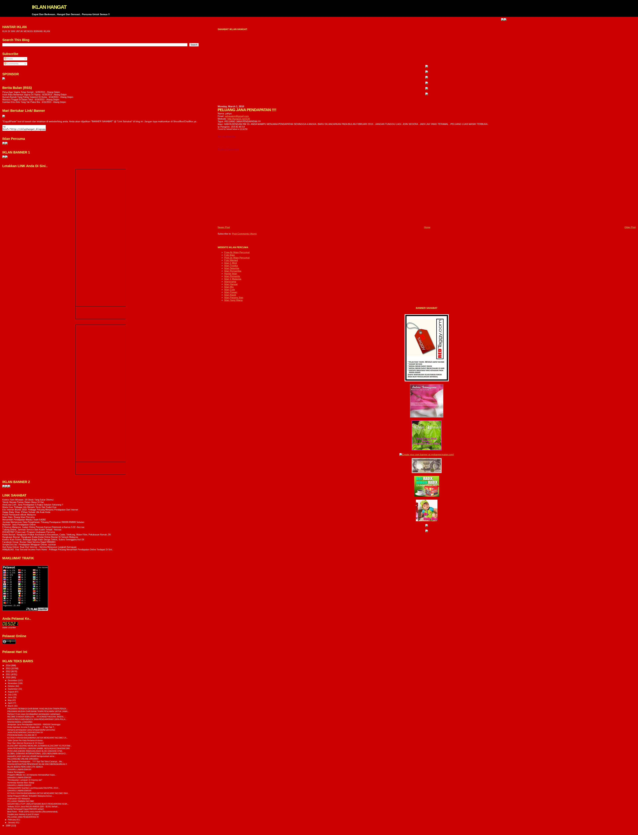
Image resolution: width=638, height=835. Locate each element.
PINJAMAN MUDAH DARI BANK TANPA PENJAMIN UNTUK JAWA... (38, 711)
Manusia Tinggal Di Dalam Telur (17, 99)
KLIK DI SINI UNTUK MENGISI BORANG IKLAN (26, 31)
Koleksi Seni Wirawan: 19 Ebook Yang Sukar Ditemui (27, 499)
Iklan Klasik (230, 295)
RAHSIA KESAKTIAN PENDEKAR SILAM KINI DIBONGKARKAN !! (37, 764)
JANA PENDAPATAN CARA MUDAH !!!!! (25, 732)
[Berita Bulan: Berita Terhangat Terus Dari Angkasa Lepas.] (3, 79)
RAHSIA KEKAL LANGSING (19, 722)
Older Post (630, 227)
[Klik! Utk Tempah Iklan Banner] (468, 20)
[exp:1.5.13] (3, 157)
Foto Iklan (229, 255)
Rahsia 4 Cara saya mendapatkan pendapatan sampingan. (34, 714)
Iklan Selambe (231, 268)
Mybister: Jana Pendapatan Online (19, 524)
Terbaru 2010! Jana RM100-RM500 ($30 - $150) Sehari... (33, 806)
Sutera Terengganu (16, 772)
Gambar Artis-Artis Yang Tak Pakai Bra (21, 102)
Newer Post (224, 227)
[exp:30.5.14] (426, 66)
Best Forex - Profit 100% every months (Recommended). (32, 812)
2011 (8, 674)
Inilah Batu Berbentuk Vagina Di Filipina (21, 94)
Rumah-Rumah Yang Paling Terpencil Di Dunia (24, 97)
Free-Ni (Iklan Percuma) (237, 252)
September (13, 689)
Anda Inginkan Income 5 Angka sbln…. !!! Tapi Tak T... (31, 727)
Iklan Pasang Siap (233, 297)
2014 (8, 665)
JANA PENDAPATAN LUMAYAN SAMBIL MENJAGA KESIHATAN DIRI (38, 748)
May (10, 700)
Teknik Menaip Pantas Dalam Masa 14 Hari (23, 502)
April (10, 703)
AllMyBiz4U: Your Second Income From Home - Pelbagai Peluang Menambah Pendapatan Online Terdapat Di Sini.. (57, 549)
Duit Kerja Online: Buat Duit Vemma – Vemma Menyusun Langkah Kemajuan (39, 547)
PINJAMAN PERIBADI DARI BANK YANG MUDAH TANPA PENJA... (37, 709)
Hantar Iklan (230, 273)
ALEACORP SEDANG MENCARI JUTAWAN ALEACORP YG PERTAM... (39, 746)
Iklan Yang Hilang (233, 300)
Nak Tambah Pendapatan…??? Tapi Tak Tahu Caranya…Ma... (35, 761)
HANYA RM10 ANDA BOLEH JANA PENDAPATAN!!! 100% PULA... (37, 719)
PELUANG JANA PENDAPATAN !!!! (23, 817)
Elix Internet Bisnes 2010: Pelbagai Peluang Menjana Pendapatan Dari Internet (40, 509)
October (11, 686)
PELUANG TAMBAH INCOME (20, 801)
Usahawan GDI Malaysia (18, 798)
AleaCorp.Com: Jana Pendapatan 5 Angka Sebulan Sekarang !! (32, 504)
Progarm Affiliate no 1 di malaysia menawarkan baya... (31, 775)
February (12, 820)
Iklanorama (230, 281)
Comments (12, 63)
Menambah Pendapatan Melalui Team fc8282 (24, 519)
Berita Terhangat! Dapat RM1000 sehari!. (25, 809)
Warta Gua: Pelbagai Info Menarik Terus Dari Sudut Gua (29, 507)
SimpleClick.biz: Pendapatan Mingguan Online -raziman (29, 544)
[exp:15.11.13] (3, 487)
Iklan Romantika (232, 271)
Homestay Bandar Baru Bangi (20, 783)
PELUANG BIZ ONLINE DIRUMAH (22, 759)
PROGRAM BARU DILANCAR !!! (22, 735)
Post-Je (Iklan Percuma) (237, 257)
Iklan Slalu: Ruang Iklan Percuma (18, 517)
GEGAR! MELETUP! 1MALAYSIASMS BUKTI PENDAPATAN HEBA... (38, 804)
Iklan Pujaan (230, 292)
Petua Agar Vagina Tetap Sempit (18, 92)
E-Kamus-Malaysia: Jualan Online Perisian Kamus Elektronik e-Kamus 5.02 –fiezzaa (43, 527)
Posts (9, 58)
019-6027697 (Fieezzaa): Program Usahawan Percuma (28, 532)
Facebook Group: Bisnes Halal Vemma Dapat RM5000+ (29, 542)
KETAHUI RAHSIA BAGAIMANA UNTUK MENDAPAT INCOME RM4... (38, 793)
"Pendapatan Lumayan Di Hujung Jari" (24, 780)
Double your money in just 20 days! (23, 814)
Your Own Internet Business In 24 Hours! (25, 743)
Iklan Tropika (231, 265)
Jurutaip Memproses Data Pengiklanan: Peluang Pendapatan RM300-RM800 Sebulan (43, 522)
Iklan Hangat (231, 284)
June (10, 697)
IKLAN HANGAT (49, 7)
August (11, 692)
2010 (8, 677)
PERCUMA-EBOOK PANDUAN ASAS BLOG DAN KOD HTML (35, 751)
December (13, 680)
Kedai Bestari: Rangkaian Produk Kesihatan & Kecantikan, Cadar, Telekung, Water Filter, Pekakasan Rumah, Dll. (56, 534)
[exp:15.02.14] (426, 72)
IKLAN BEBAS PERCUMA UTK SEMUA (25, 767)
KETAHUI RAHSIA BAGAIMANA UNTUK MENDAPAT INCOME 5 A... (37, 738)
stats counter (9, 627)
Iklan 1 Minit (230, 263)
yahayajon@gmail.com (237, 116)
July (10, 694)
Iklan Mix (229, 287)
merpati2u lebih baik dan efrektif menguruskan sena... (31, 756)
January (12, 822)
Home (427, 227)
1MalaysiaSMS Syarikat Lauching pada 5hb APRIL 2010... (33, 788)
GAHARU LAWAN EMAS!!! (19, 769)
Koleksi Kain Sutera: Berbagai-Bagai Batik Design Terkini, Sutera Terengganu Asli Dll (43, 539)
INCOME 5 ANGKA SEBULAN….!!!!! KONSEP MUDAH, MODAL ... (36, 717)
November (13, 683)
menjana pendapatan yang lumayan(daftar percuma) (31, 730)
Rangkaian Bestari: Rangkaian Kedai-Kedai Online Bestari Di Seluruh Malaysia (40, 537)
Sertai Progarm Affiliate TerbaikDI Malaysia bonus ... (30, 796)
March (11, 706)
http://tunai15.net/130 (238, 118)
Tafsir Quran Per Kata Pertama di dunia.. (25, 740)
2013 (8, 668)
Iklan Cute (229, 289)
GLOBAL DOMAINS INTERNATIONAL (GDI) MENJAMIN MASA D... (37, 753)
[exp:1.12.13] (465, 20)
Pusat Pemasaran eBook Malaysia (19, 514)
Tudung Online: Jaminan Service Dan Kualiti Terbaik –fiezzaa (31, 529)
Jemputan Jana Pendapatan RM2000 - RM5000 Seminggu (33, 724)
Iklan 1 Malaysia (232, 279)
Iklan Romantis (232, 276)
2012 (8, 671)
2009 (8, 825)
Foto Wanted (231, 260)
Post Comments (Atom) (244, 233)
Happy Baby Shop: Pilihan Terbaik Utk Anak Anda (26, 512)
